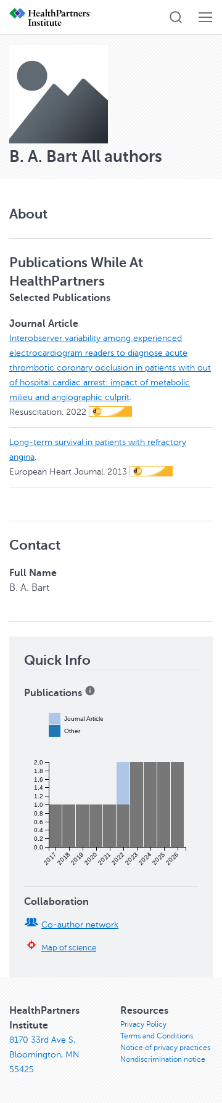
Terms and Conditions (156, 1036)
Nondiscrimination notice (162, 1059)
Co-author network (79, 924)
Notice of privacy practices (165, 1047)
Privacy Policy (143, 1024)
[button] (175, 17)
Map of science (68, 948)
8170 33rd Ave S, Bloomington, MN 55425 (44, 1054)
